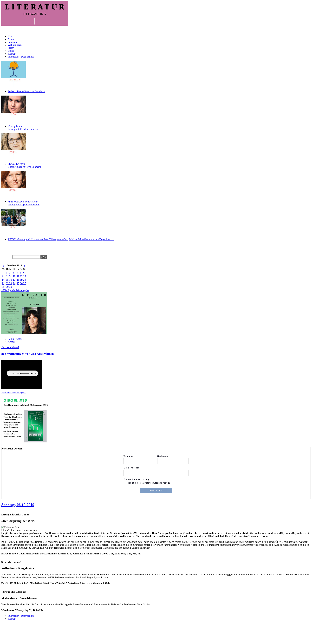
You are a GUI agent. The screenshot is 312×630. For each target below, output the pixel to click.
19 (21, 279)
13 (24, 276)
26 (21, 283)
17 (14, 279)
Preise (11, 47)
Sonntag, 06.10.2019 (17, 505)
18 (18, 279)
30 (10, 287)
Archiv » (12, 341)
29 (7, 287)
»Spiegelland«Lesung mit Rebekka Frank (23, 127)
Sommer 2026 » (16, 339)
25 (18, 283)
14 (3, 279)
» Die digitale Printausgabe (15, 290)
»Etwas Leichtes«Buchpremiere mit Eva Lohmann (25, 165)
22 (7, 283)
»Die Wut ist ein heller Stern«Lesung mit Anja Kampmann (23, 203)
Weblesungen (15, 45)
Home (11, 36)
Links (11, 50)
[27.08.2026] (13, 158)
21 (3, 283)
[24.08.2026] (13, 85)
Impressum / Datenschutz (21, 56)
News (11, 39)
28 (3, 287)
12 (21, 276)
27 (24, 283)
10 (14, 276)
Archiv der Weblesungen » (13, 392)
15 (7, 279)
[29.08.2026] (13, 233)
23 (10, 283)
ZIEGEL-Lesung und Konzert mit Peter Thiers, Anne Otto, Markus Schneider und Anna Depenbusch (61, 239)
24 (14, 283)
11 (18, 276)
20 (24, 279)
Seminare (12, 42)
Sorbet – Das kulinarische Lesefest (26, 91)
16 (10, 279)
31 (14, 287)
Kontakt (12, 53)
